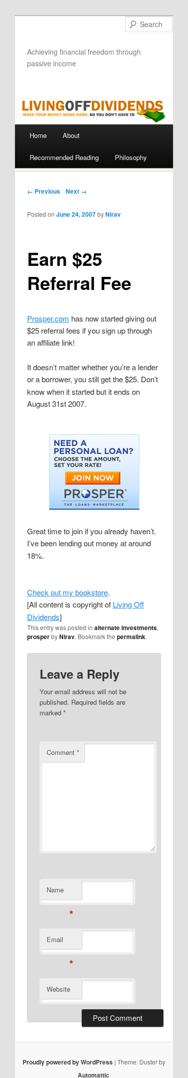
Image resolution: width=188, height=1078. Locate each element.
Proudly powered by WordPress (68, 1061)
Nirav (113, 214)
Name (60, 892)
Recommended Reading (64, 157)
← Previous (43, 191)
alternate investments (125, 627)
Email (60, 942)
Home (38, 135)
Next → (76, 191)
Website (58, 989)
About (71, 135)
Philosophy (131, 157)
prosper (38, 636)
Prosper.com (48, 318)
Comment (63, 752)
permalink (131, 636)
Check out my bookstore (67, 592)
